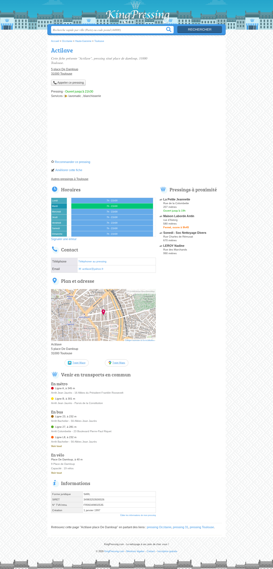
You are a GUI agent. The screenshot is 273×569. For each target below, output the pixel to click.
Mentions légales (135, 551)
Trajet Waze (78, 362)
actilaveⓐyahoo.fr (92, 269)
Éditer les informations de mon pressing (138, 515)
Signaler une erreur (64, 239)
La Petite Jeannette (176, 199)
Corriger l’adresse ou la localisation (140, 340)
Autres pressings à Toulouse (69, 179)
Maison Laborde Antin (178, 216)
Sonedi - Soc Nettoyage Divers (184, 232)
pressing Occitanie (159, 527)
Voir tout (56, 446)
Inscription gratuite (167, 551)
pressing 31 (180, 527)
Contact (151, 551)
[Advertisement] (136, 130)
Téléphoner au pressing (92, 261)
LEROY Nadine (173, 245)
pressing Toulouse (202, 527)
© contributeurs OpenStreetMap (141, 291)
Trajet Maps (118, 362)
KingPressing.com (136, 13)
